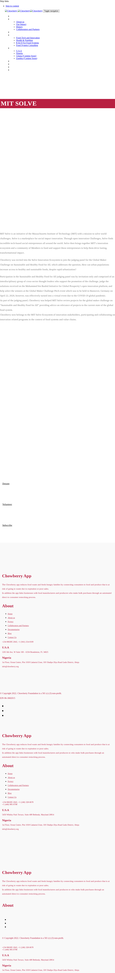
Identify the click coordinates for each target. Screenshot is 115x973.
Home (10, 614)
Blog (10, 633)
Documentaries (13, 629)
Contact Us (12, 637)
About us (11, 618)
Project (10, 622)
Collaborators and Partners (18, 626)
